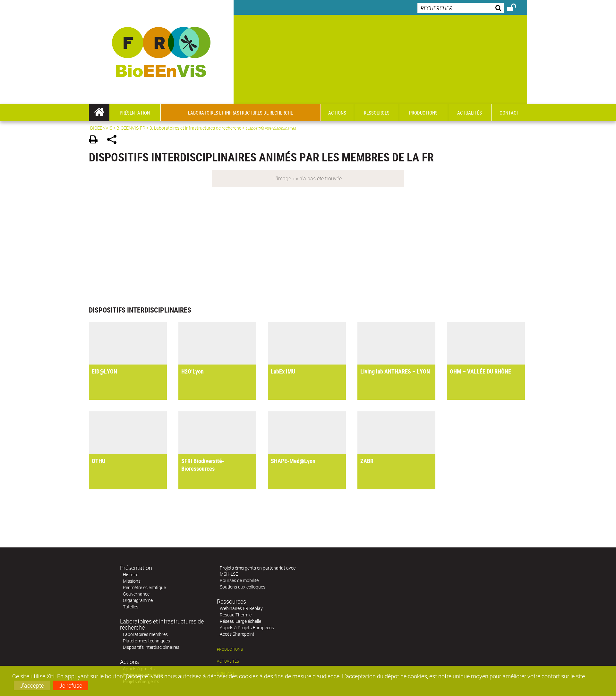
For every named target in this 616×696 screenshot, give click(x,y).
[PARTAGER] (114, 140)
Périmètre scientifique (144, 587)
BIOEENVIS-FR (130, 128)
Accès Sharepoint (237, 634)
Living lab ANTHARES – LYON (395, 371)
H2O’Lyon (192, 371)
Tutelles (130, 607)
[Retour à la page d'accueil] (161, 52)
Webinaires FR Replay (241, 608)
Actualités (228, 661)
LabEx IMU (283, 371)
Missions (132, 581)
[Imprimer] (95, 140)
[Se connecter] (515, 8)
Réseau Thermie (236, 615)
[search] (460, 8)
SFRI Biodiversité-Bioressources (202, 464)
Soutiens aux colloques (242, 587)
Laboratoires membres (145, 634)
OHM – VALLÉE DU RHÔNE (480, 371)
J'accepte (32, 685)
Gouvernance (136, 594)
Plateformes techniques (146, 641)
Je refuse (70, 685)
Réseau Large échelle (240, 621)
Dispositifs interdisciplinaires (151, 647)
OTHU (98, 461)
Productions (230, 649)
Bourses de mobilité (239, 580)
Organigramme (138, 600)
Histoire (130, 574)
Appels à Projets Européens (247, 627)
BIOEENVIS (101, 128)
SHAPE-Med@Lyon (293, 461)
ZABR (366, 461)
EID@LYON (104, 371)
